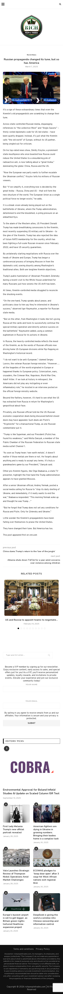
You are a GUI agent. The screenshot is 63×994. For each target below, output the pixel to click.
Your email (31, 701)
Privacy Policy (43, 949)
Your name (31, 684)
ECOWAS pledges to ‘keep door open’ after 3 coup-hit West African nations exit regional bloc (46, 876)
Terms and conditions (23, 949)
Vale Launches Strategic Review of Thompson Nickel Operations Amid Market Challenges (16, 875)
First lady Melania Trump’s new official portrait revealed (13, 829)
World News (31, 55)
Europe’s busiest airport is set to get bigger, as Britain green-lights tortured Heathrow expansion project (16, 921)
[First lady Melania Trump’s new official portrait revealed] (16, 813)
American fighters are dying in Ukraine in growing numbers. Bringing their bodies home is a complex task (46, 832)
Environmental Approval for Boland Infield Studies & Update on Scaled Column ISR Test (31, 791)
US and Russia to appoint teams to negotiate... (31, 619)
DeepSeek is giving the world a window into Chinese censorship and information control (45, 919)
